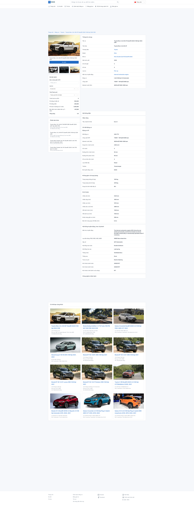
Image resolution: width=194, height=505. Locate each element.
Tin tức (50, 499)
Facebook (102, 497)
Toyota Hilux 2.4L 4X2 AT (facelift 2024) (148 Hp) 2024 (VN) (81, 32)
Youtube (101, 494)
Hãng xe (57, 32)
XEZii (128, 499)
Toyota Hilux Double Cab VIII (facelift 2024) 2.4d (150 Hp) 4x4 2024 (63, 148)
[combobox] (94, 2)
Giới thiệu (126, 494)
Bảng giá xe (76, 496)
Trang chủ (50, 32)
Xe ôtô (49, 496)
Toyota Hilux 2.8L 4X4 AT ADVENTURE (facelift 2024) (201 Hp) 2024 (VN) (63, 125)
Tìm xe (74, 499)
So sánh (64, 62)
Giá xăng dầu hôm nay (78, 501)
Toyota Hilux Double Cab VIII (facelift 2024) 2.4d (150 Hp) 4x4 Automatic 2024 (63, 141)
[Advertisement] (97, 19)
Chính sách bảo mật (129, 497)
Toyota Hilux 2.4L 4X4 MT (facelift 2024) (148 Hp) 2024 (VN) (64, 133)
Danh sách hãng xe (77, 494)
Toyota (62, 32)
